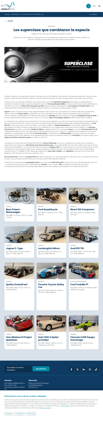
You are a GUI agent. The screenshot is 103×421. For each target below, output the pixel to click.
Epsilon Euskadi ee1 (16, 284)
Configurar (19, 414)
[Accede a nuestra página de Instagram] (89, 369)
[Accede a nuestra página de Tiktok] (96, 369)
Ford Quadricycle (47, 209)
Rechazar (31, 414)
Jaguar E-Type (14, 248)
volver (10, 21)
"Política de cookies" (45, 408)
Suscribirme (41, 369)
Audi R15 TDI (77, 248)
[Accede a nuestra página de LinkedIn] (83, 369)
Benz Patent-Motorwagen (13, 211)
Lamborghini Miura (49, 248)
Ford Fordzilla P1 (79, 284)
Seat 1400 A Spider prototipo (48, 338)
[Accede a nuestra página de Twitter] (77, 369)
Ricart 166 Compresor (82, 209)
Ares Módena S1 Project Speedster (19, 338)
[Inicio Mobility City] (8, 6)
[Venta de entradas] (88, 6)
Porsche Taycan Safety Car (51, 286)
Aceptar (9, 414)
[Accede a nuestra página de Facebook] (71, 369)
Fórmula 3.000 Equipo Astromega (82, 338)
